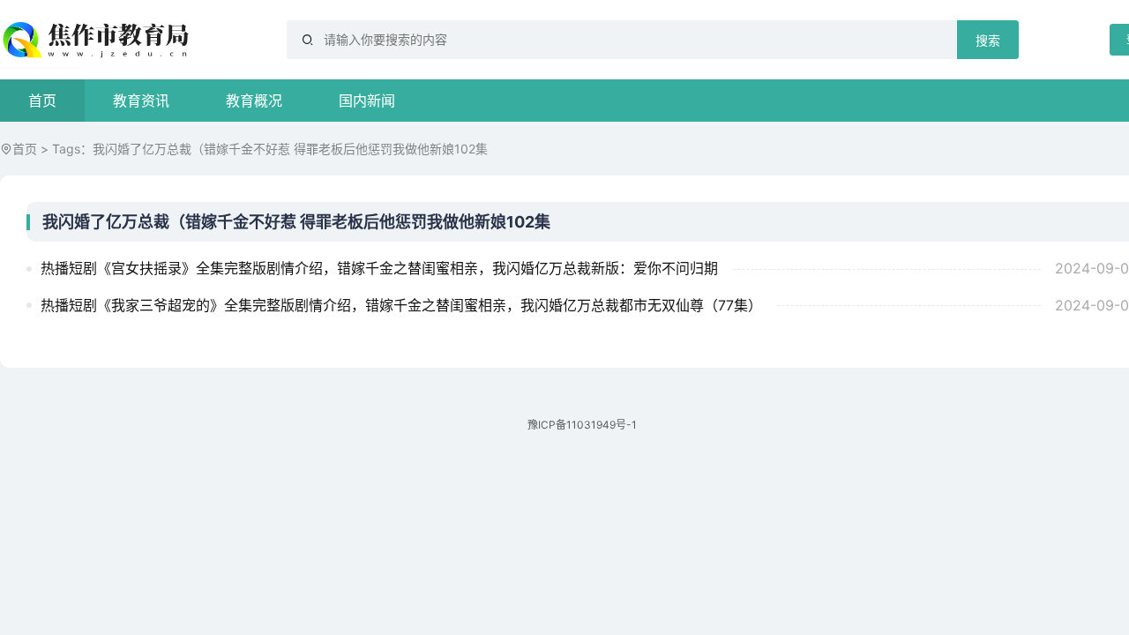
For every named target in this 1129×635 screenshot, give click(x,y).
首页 (42, 100)
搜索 (988, 41)
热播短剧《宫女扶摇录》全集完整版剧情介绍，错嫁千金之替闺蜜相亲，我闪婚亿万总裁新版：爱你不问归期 (379, 268)
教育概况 (254, 100)
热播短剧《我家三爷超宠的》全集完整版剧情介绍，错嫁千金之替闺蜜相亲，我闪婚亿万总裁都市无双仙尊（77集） (401, 305)
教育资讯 (141, 100)
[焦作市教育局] (98, 40)
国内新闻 (367, 100)
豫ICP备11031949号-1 (582, 424)
